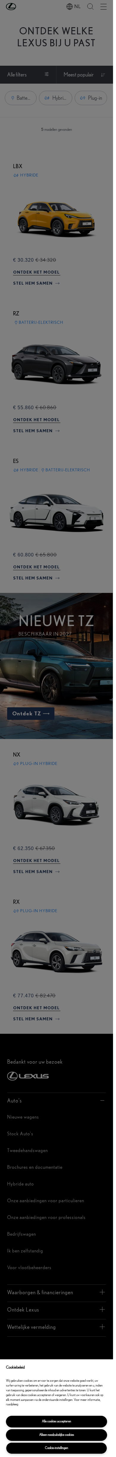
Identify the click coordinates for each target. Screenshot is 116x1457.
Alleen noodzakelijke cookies (56, 1435)
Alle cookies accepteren (56, 1421)
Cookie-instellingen (56, 1448)
